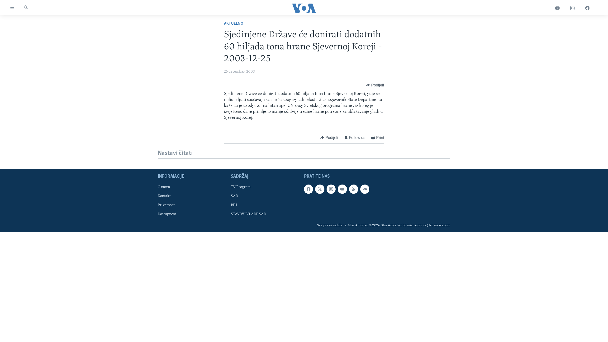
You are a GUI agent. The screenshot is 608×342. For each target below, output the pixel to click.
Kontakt (164, 196)
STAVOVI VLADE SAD (248, 214)
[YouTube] (557, 8)
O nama (164, 187)
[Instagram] (572, 8)
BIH (234, 205)
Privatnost (166, 205)
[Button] (375, 85)
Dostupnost (167, 214)
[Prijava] (364, 189)
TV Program (241, 187)
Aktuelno (233, 24)
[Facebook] (587, 8)
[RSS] (353, 189)
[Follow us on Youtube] (342, 189)
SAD (234, 196)
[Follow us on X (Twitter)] (319, 189)
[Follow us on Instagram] (331, 189)
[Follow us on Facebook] (308, 189)
